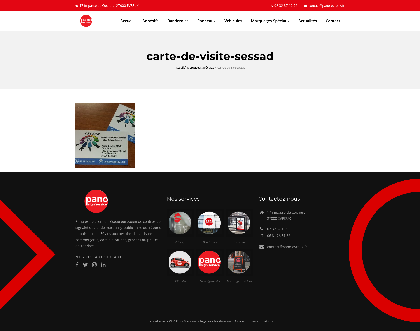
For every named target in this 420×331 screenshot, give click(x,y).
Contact (333, 20)
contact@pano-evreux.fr (326, 5)
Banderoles (178, 20)
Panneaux (206, 20)
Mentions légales (197, 321)
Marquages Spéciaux (270, 20)
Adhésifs (150, 20)
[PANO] (86, 21)
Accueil (127, 20)
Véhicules (233, 20)
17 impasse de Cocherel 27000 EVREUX (109, 5)
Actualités (307, 20)
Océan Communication (254, 321)
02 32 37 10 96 (286, 5)
